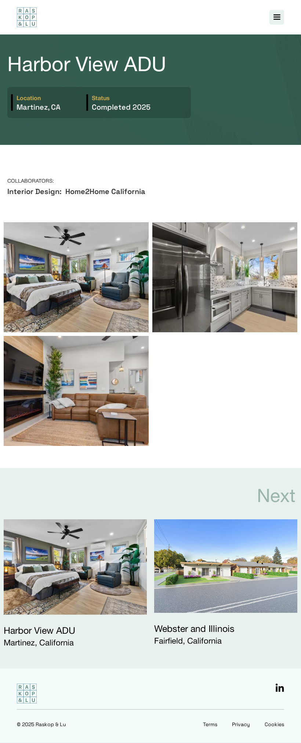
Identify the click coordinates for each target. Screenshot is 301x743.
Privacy (241, 724)
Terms (210, 724)
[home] (27, 17)
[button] (276, 17)
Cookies (274, 724)
